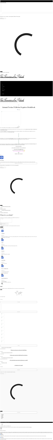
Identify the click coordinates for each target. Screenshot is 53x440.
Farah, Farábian (3, 260)
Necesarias (2, 434)
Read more (1, 289)
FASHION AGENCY (4, 10)
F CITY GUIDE (5, 13)
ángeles (2, 242)
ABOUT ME (3, 8)
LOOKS (2, 4)
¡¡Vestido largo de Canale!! (19, 365)
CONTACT (3, 9)
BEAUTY (3, 5)
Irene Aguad (2, 160)
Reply (2, 238)
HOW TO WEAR (4, 6)
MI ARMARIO (3, 14)
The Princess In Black (12, 76)
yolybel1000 (2, 233)
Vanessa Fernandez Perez (4, 278)
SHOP (2, 7)
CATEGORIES (3, 11)
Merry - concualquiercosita (4, 268)
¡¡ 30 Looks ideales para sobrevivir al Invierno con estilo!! (19, 360)
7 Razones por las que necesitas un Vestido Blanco (19, 350)
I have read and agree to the (5, 72)
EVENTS (4, 12)
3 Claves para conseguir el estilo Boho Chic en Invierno (18, 355)
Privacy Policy (7, 72)
